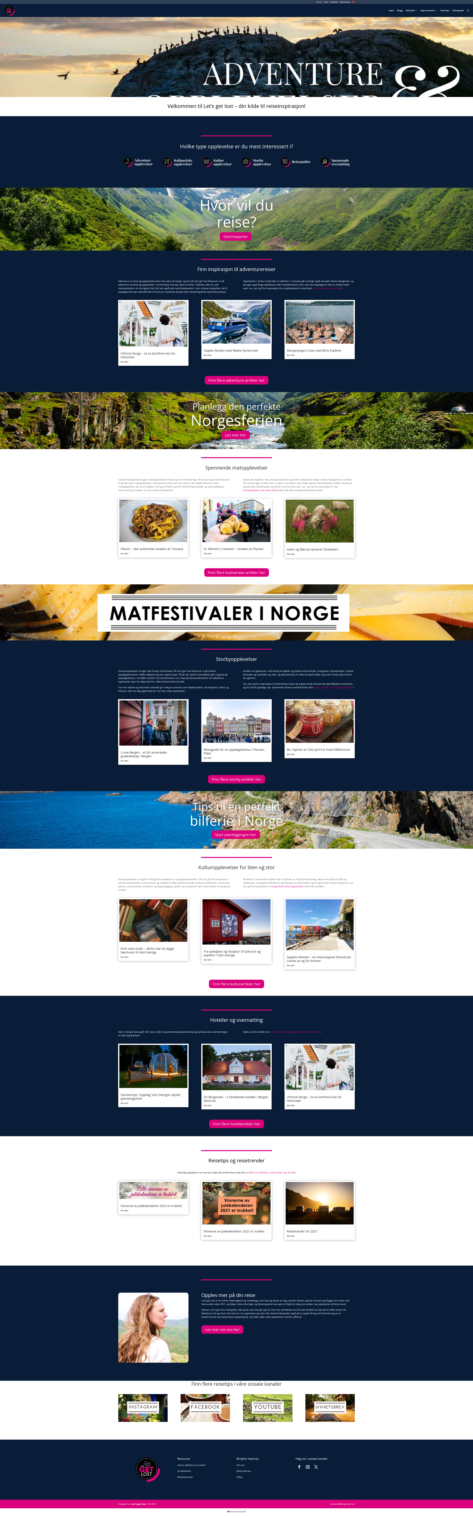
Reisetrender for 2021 (302, 1231)
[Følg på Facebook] (299, 1467)
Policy (326, 2)
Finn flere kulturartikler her (236, 983)
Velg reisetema (427, 11)
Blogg (400, 11)
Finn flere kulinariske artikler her (236, 572)
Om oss (319, 2)
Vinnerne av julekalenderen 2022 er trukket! (151, 1206)
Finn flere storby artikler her (236, 779)
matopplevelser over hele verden (260, 490)
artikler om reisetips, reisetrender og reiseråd (270, 1172)
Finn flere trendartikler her (236, 1254)
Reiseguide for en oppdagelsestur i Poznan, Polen (234, 751)
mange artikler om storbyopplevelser (334, 687)
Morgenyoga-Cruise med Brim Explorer (314, 350)
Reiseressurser (345, 2)
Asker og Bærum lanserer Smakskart (312, 549)
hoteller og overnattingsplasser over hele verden (296, 1031)
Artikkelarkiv (184, 1471)
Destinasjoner (235, 236)
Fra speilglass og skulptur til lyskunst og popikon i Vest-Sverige (232, 953)
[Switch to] (354, 2)
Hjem (391, 11)
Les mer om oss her (222, 1329)
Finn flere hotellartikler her (236, 1123)
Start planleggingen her (235, 834)
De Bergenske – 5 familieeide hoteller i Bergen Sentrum (236, 1099)
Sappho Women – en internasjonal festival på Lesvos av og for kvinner (319, 959)
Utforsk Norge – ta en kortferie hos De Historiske (148, 355)
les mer (124, 361)
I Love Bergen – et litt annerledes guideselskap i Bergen (144, 754)
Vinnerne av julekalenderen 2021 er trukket (234, 1231)
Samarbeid (334, 2)
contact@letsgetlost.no (342, 1503)
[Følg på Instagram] (307, 1467)
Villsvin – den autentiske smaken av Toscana (152, 549)
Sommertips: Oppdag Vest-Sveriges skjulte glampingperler (150, 1097)
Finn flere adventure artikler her (236, 380)
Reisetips (444, 11)
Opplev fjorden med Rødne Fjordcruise (231, 350)
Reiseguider (458, 11)
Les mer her (235, 435)
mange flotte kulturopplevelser (287, 886)
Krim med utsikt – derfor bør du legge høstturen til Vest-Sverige (147, 950)
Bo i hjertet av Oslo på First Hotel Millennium (318, 749)
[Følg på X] (316, 1467)
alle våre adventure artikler (326, 288)
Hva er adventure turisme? (191, 1465)
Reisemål (410, 11)
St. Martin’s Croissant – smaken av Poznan (234, 549)
